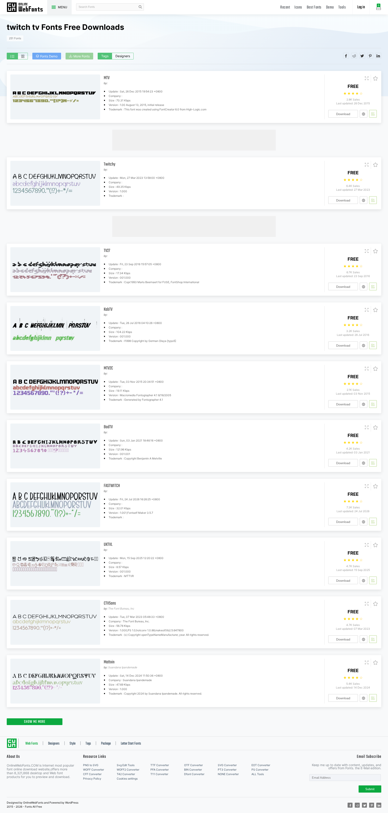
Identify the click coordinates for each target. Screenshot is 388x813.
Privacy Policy (92, 778)
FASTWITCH (112, 485)
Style (72, 744)
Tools (342, 7)
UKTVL (108, 544)
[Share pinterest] (370, 56)
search (140, 7)
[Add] (373, 114)
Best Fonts (314, 7)
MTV (107, 77)
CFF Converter (92, 774)
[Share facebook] (346, 56)
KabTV (108, 309)
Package (106, 744)
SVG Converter (227, 765)
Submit (370, 789)
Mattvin (109, 662)
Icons (298, 7)
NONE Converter (228, 774)
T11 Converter (159, 774)
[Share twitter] (362, 56)
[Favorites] (374, 78)
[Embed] (363, 114)
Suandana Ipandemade (122, 667)
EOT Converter (260, 765)
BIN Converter (193, 769)
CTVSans (110, 603)
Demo (330, 7)
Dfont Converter (194, 774)
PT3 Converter (227, 769)
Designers (122, 56)
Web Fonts (31, 744)
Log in (361, 7)
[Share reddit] (354, 56)
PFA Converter (159, 769)
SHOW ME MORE (34, 722)
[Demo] (366, 78)
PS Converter (259, 769)
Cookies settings (127, 778)
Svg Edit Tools (125, 765)
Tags (104, 56)
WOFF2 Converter (128, 769)
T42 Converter (126, 774)
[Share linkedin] (378, 56)
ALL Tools (257, 774)
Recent (285, 7)
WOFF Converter (93, 769)
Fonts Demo (48, 56)
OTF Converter (193, 765)
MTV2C (108, 368)
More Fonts (81, 56)
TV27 (107, 250)
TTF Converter (159, 765)
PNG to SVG (90, 765)
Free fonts (27, 7)
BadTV (108, 427)
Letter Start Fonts (131, 744)
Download (343, 114)
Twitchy (109, 164)
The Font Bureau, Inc (121, 608)
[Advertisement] (194, 140)
